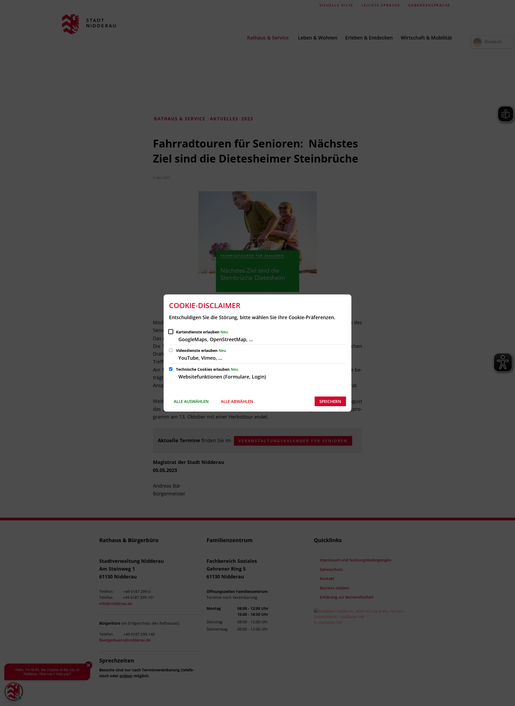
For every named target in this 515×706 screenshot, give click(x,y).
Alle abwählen (237, 401)
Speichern (330, 401)
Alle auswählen (191, 401)
